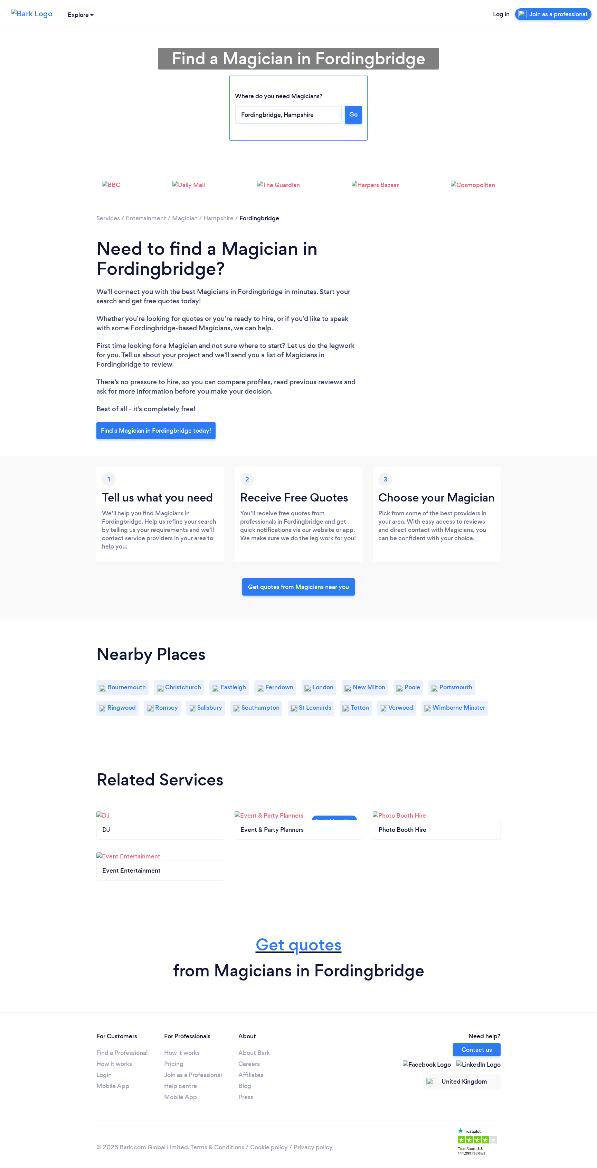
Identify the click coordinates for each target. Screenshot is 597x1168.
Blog (244, 1086)
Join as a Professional (193, 1075)
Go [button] (353, 114)
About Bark (254, 1053)
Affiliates (250, 1075)
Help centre (180, 1086)
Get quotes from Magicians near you (298, 587)
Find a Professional (122, 1053)
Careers (249, 1064)
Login (104, 1075)
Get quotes (299, 944)
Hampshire (218, 218)
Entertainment (146, 218)
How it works (114, 1064)
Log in (501, 14)
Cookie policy (269, 1147)
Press (245, 1097)
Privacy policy (313, 1147)
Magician (185, 218)
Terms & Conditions (217, 1147)
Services (108, 218)
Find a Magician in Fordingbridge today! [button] (156, 430)
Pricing (173, 1064)
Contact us (477, 1050)
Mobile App (112, 1086)
